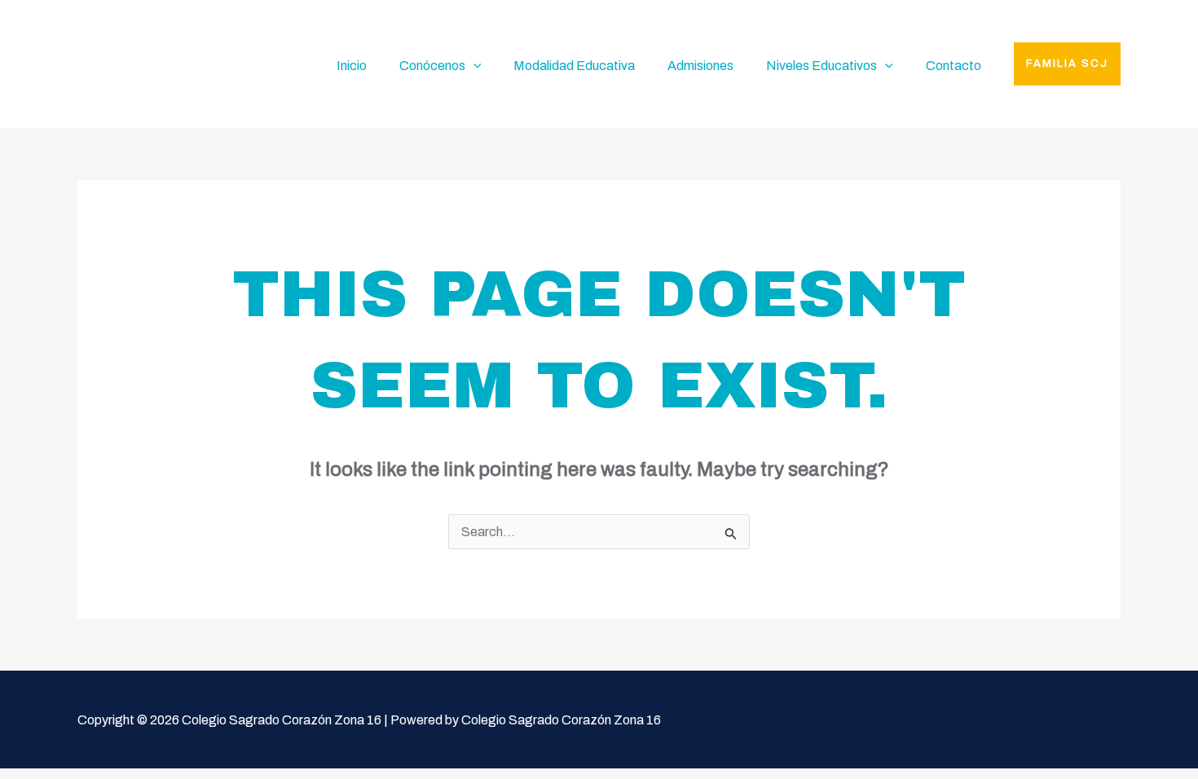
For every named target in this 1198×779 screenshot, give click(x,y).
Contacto (953, 66)
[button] (1067, 64)
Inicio (352, 66)
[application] (473, 66)
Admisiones (700, 66)
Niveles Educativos (821, 66)
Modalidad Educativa (574, 66)
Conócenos (432, 66)
